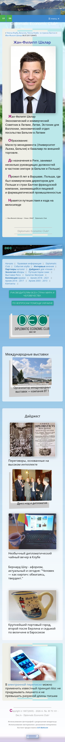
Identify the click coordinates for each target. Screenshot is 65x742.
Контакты (10, 283)
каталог (15, 269)
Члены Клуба (12, 33)
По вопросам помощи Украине (32, 303)
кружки (15, 277)
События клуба (22, 266)
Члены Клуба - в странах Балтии (41, 33)
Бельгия (22, 33)
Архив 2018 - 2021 (40, 277)
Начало (9, 263)
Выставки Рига (13, 274)
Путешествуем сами (39, 272)
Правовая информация (29, 263)
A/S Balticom (42, 727)
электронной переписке (25, 684)
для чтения (40, 269)
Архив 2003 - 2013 (38, 280)
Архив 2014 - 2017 (14, 280)
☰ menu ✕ (54, 18)
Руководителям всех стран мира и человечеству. (32, 294)
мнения (44, 266)
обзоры (14, 272)
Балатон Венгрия (34, 274)
